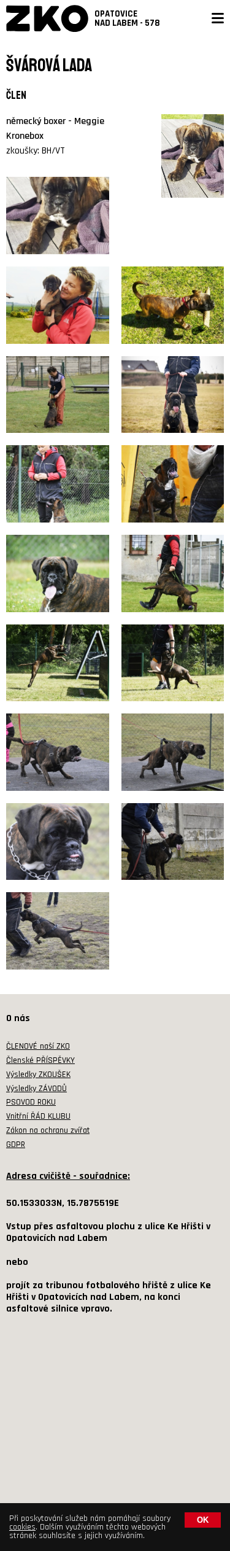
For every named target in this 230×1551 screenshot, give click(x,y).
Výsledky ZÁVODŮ (36, 1088)
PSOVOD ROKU (31, 1102)
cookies (22, 1527)
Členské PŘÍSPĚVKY (40, 1060)
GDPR (15, 1144)
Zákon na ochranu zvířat (48, 1130)
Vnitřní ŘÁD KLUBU (38, 1116)
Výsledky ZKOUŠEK (38, 1074)
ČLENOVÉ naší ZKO (38, 1046)
